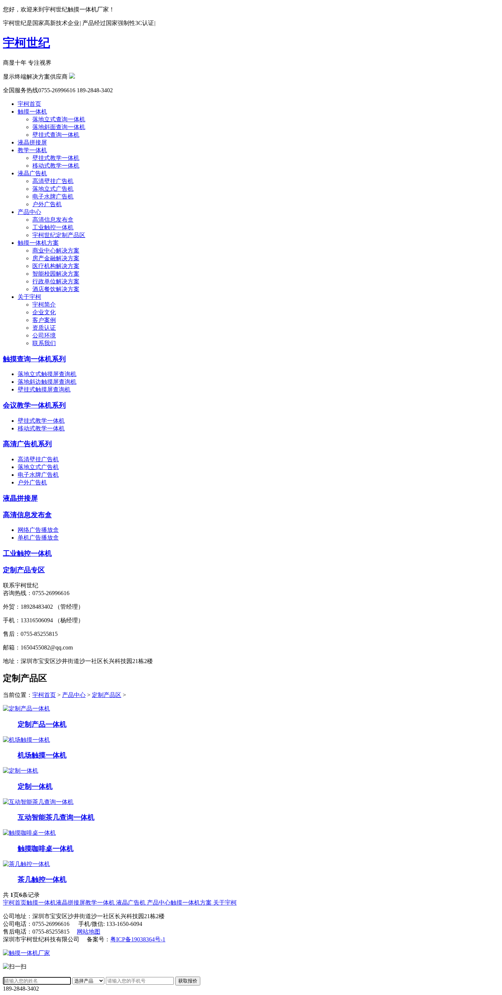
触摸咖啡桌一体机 (45, 848)
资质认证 (44, 328)
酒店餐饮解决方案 (55, 289)
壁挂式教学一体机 (55, 158)
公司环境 (44, 335)
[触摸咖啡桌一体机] (29, 833)
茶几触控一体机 (42, 879)
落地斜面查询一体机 (58, 127)
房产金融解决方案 (55, 258)
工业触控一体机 (52, 227)
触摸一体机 (32, 111)
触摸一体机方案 (38, 243)
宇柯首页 (29, 104)
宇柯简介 (44, 304)
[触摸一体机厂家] (26, 953)
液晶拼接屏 (32, 142)
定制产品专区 (24, 570)
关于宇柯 (29, 297)
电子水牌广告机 (52, 196)
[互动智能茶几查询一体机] (38, 802)
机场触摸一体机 (42, 755)
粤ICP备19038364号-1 (137, 939)
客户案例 (44, 320)
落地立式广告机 (52, 189)
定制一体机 (35, 786)
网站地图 (88, 931)
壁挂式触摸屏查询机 (44, 389)
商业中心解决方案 (55, 250)
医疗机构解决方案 (55, 266)
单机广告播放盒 (38, 537)
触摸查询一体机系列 (34, 359)
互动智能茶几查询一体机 (56, 817)
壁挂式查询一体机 (55, 135)
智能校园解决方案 (55, 274)
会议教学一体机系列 (34, 405)
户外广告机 (47, 204)
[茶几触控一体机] (26, 864)
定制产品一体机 (42, 724)
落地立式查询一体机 (58, 119)
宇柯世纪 (26, 42)
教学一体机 (32, 150)
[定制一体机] (20, 770)
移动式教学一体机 (55, 165)
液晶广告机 (32, 173)
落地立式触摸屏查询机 (47, 374)
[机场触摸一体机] (26, 740)
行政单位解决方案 (55, 281)
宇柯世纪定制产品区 (58, 235)
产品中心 (29, 212)
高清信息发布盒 (52, 219)
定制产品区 (106, 695)
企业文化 (44, 312)
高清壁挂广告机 (52, 181)
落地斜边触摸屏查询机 (47, 382)
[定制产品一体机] (26, 708)
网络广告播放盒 (38, 530)
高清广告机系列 (27, 444)
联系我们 (44, 343)
